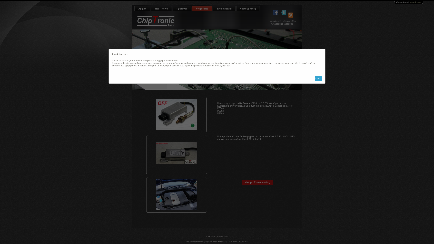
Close (318, 78)
